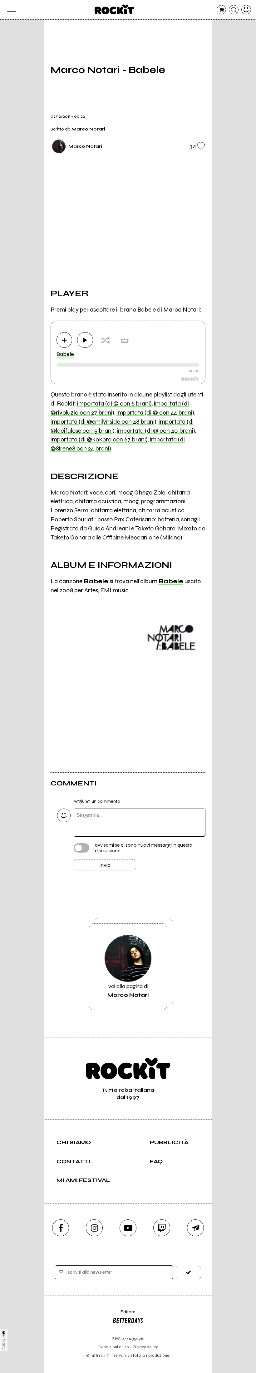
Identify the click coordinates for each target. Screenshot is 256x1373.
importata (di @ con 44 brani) (155, 412)
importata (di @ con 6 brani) (114, 403)
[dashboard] (246, 10)
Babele (65, 354)
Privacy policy (145, 1347)
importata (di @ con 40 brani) (156, 430)
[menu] (10, 10)
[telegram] (195, 1227)
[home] (114, 9)
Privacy (4, 1342)
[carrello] (221, 10)
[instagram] (94, 1227)
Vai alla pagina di (128, 990)
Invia (105, 865)
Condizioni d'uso (113, 1347)
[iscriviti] (188, 1272)
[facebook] (60, 1227)
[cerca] (234, 10)
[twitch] (161, 1227)
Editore (123, 1314)
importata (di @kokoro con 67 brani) (99, 439)
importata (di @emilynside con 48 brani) (103, 421)
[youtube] (128, 1227)
